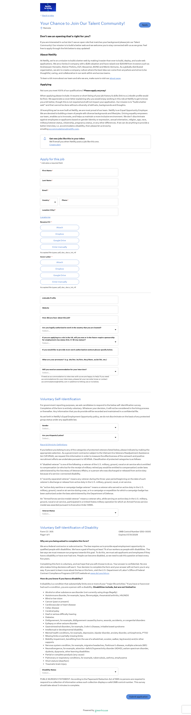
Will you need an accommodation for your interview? (64, 369)
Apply (145, 25)
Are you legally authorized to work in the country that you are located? (71, 328)
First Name (47, 170)
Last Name (47, 180)
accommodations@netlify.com (64, 129)
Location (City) (49, 210)
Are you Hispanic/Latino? (53, 435)
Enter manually (59, 247)
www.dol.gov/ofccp (99, 573)
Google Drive (59, 240)
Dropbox (59, 234)
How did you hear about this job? (56, 318)
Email (45, 190)
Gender (45, 425)
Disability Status (49, 670)
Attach (59, 227)
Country (46, 200)
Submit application (138, 697)
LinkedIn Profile (49, 298)
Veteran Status (48, 511)
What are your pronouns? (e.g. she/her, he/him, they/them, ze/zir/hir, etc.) (74, 360)
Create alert (55, 144)
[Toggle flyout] (55, 202)
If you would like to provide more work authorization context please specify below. (77, 350)
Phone (65, 200)
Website (45, 308)
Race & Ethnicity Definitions (53, 444)
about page (115, 78)
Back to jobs (48, 15)
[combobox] (42, 203)
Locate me (45, 217)
